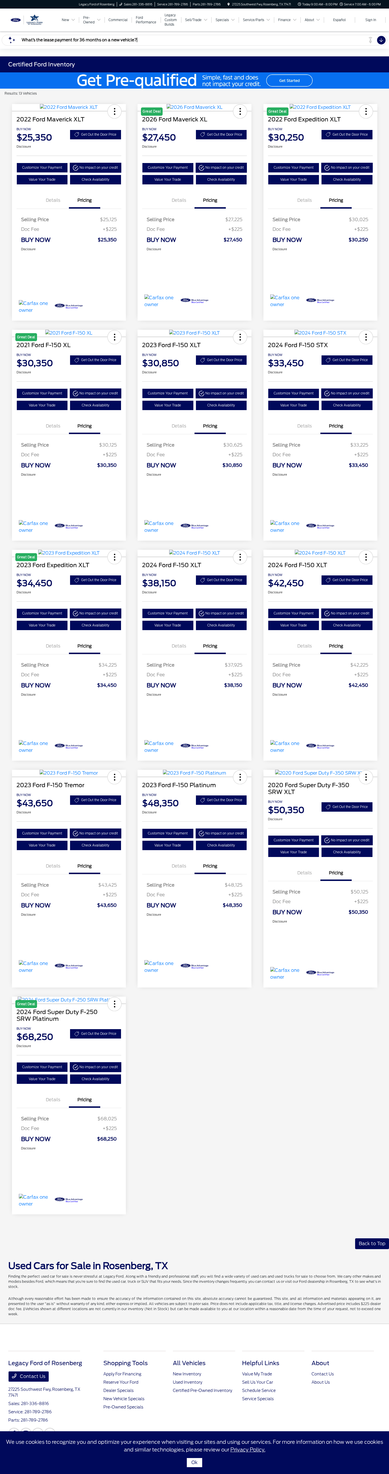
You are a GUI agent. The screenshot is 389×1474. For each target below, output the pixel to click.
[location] (229, 4)
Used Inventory (187, 1382)
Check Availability (95, 180)
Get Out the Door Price (98, 135)
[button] (114, 111)
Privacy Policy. (247, 1450)
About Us (321, 1382)
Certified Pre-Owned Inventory (202, 1390)
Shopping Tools (125, 1363)
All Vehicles (189, 1363)
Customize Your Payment (42, 168)
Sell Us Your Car (257, 1382)
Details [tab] (53, 200)
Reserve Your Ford (120, 1382)
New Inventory (187, 1374)
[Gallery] (194, 80)
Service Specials (258, 1398)
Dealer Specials (118, 1390)
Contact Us (32, 1376)
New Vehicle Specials (123, 1398)
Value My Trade (257, 1374)
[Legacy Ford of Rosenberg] (34, 19)
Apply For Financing (122, 1374)
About (320, 1363)
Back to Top (372, 1243)
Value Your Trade (42, 180)
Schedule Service (259, 1390)
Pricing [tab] (84, 200)
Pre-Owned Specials (123, 1407)
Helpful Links (260, 1363)
